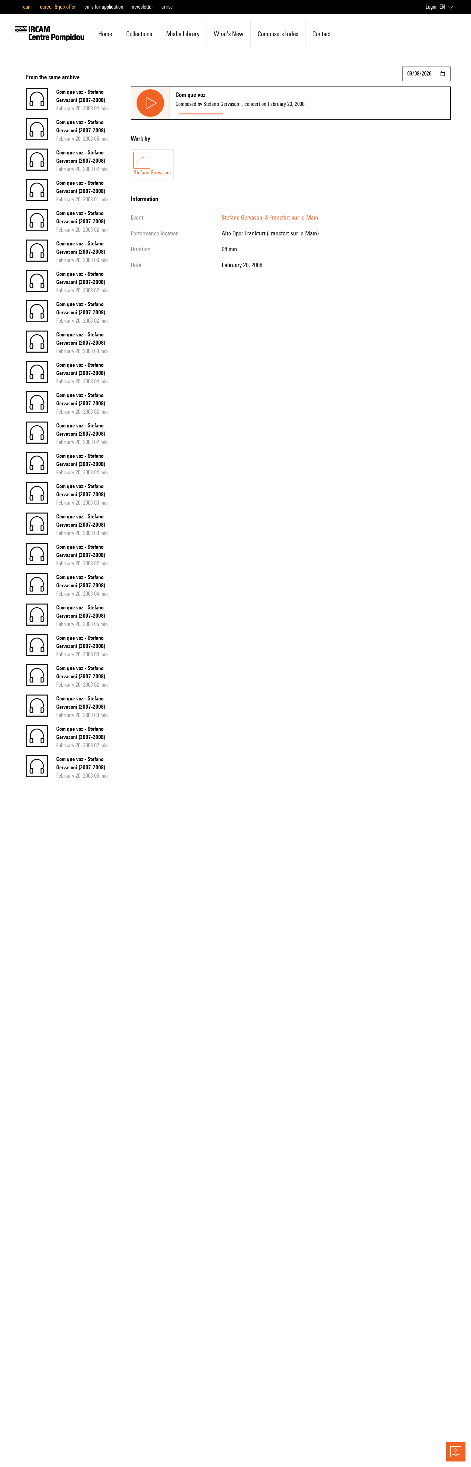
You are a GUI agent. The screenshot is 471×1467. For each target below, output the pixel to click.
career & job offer (58, 6)
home (105, 34)
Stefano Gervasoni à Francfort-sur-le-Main (270, 217)
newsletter (142, 6)
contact (321, 34)
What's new (228, 34)
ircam (26, 6)
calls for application (103, 6)
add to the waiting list (253, 112)
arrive (167, 6)
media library (183, 34)
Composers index (278, 34)
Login (431, 6)
